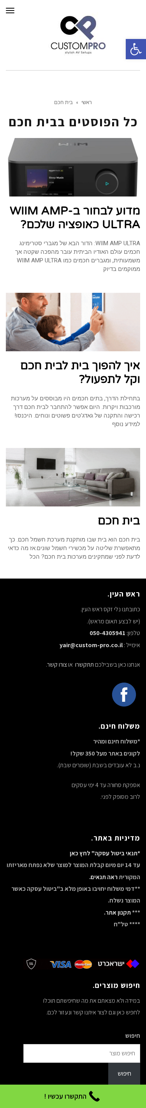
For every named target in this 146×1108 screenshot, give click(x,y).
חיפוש (132, 1036)
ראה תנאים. (103, 877)
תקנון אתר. (117, 912)
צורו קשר (57, 664)
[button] (136, 49)
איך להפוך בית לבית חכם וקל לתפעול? (80, 372)
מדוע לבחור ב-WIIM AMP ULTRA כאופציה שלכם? (75, 217)
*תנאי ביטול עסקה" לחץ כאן (105, 853)
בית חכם (119, 520)
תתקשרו (84, 664)
